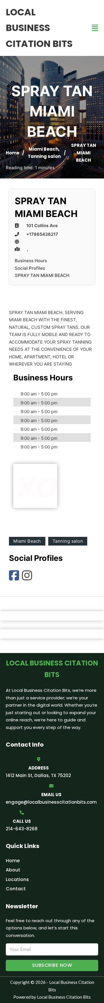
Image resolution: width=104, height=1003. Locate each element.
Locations (17, 879)
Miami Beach (43, 149)
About (13, 870)
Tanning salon (44, 156)
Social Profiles (30, 268)
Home (12, 153)
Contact (16, 888)
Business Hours (31, 260)
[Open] (95, 28)
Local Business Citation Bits (39, 28)
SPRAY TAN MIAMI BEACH (42, 275)
